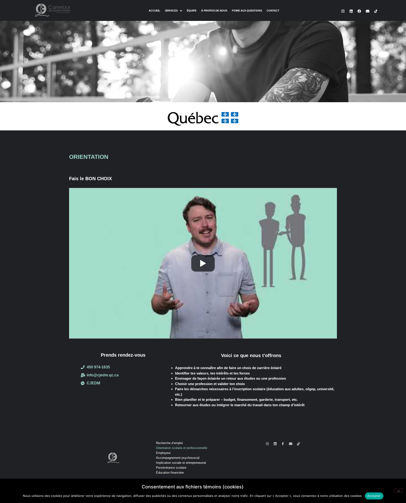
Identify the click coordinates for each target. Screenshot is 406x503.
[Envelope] (367, 11)
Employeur (163, 453)
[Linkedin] (351, 11)
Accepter (374, 496)
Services (171, 10)
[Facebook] (359, 11)
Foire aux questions (247, 10)
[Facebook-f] (283, 444)
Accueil (154, 10)
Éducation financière (170, 472)
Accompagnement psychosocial (177, 458)
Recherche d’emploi (169, 443)
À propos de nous (214, 10)
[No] (398, 490)
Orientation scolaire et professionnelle (181, 448)
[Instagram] (343, 11)
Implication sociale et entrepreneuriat (181, 462)
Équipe (191, 10)
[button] (173, 10)
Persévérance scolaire (171, 467)
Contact (273, 10)
